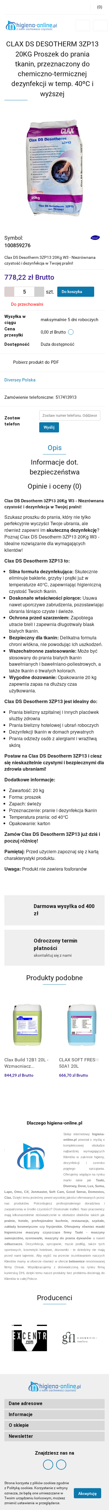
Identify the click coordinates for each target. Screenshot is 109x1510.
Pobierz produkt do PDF (36, 362)
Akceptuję (87, 1493)
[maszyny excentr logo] (29, 1338)
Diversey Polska (19, 380)
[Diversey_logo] (95, 237)
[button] (97, 7)
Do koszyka (72, 291)
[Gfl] (80, 1338)
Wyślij (49, 427)
